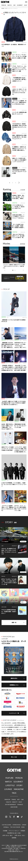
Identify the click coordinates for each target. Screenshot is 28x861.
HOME (2, 8)
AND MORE (14, 807)
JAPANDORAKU (16, 824)
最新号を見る (14, 678)
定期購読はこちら (14, 685)
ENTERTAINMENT (10, 804)
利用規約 (23, 830)
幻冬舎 (22, 827)
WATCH (9, 5)
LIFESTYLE (10, 785)
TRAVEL (13, 799)
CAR (14, 5)
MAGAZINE (19, 789)
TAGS (14, 793)
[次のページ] (19, 182)
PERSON (3, 5)
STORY (19, 785)
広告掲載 (5, 830)
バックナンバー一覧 (14, 713)
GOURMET (20, 5)
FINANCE (20, 804)
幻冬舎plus (6, 827)
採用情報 (14, 837)
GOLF (25, 5)
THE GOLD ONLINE (15, 827)
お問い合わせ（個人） (7, 835)
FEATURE (9, 778)
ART (18, 799)
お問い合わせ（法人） (20, 835)
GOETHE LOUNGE (6, 824)
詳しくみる (14, 757)
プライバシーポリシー (14, 830)
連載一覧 (14, 622)
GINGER (24, 824)
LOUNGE (8, 789)
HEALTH (8, 802)
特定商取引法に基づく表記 (14, 833)
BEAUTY (14, 802)
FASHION (7, 799)
